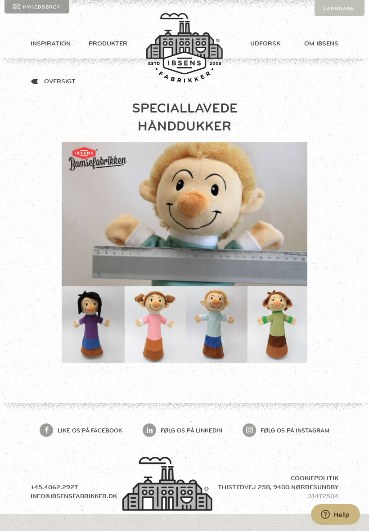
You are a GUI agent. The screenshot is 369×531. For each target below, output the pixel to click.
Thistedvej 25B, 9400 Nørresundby (278, 487)
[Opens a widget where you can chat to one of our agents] (335, 515)
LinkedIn (191, 430)
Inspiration (51, 43)
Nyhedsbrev (41, 6)
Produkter (108, 43)
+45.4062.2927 (54, 487)
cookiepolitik (314, 478)
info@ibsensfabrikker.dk (74, 496)
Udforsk (265, 43)
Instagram (295, 430)
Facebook (90, 430)
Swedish (337, 40)
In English (340, 24)
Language (339, 8)
